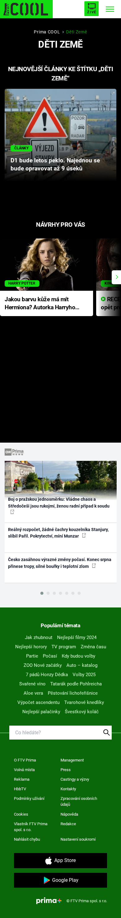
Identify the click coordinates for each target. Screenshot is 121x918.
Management (72, 760)
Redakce (68, 823)
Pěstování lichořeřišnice (73, 693)
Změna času (93, 647)
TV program (64, 647)
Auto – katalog (81, 665)
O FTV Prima (25, 760)
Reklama (21, 779)
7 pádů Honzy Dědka (47, 674)
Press (65, 769)
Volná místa (24, 769)
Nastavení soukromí (78, 839)
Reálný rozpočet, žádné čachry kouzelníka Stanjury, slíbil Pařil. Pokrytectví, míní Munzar (58, 532)
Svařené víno (32, 684)
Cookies (21, 814)
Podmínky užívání (29, 798)
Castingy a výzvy (74, 779)
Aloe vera (33, 693)
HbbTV (20, 789)
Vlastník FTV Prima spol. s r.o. (30, 826)
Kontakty (68, 789)
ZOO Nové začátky (43, 665)
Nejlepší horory (31, 647)
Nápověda (69, 814)
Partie (32, 656)
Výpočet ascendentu (38, 702)
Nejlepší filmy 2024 (76, 637)
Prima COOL (47, 31)
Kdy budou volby (78, 656)
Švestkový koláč (82, 711)
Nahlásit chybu (27, 839)
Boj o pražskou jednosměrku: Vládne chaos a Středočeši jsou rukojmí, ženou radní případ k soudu (59, 502)
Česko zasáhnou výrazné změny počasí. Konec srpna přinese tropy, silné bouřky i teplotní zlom (59, 562)
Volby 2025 (84, 674)
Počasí (50, 656)
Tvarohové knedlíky (84, 702)
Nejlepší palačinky (41, 711)
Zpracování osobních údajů (78, 801)
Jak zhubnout (38, 637)
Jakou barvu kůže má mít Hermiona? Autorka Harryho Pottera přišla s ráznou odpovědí (40, 304)
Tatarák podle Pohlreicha (76, 684)
